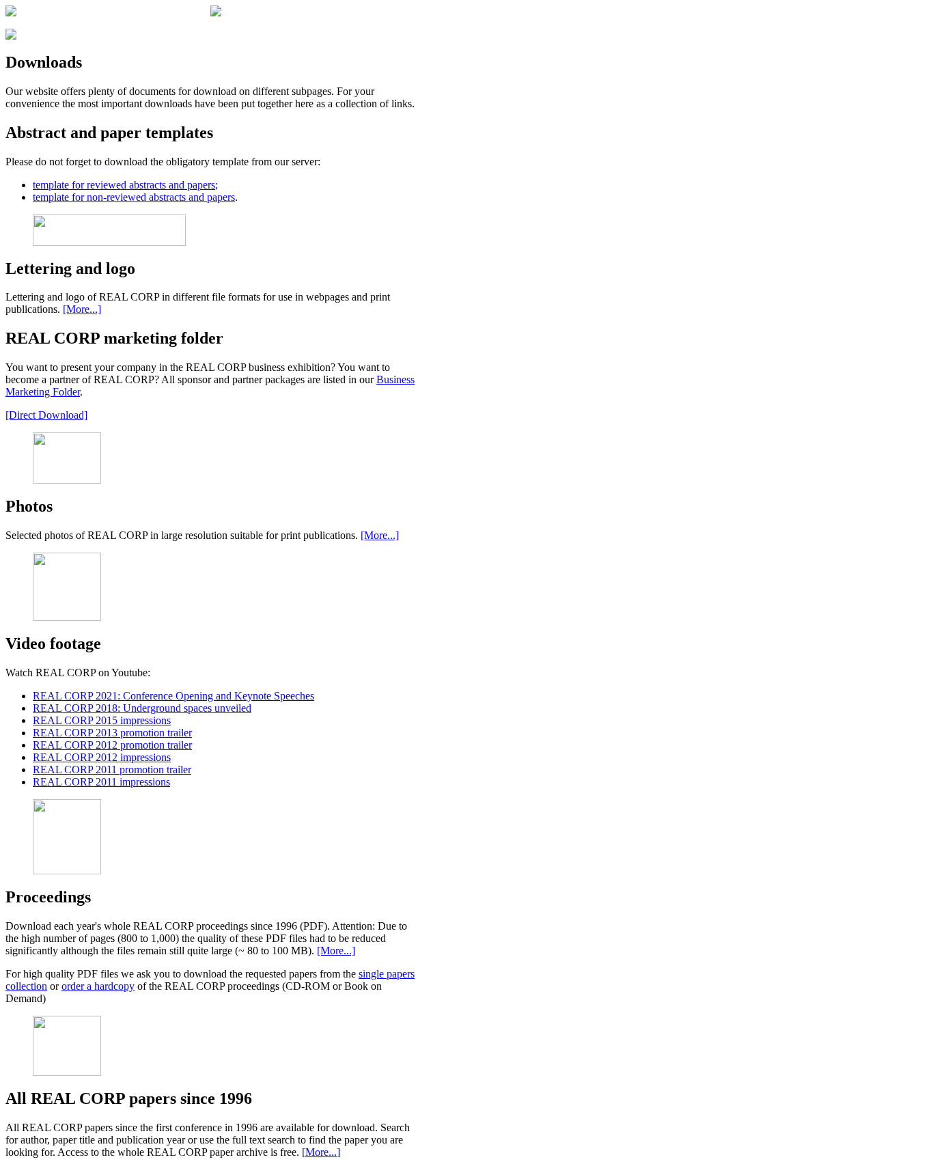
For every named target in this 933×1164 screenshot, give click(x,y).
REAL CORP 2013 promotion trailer (112, 732)
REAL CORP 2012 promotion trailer (112, 745)
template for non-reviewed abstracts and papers (134, 197)
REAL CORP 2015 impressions (102, 720)
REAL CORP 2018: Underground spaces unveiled (142, 708)
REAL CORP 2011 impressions (101, 782)
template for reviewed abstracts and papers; (125, 185)
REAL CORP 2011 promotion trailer (112, 769)
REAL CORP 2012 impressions (102, 757)
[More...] (82, 309)
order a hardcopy (98, 986)
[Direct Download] (46, 415)
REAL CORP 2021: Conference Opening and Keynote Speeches (173, 696)
